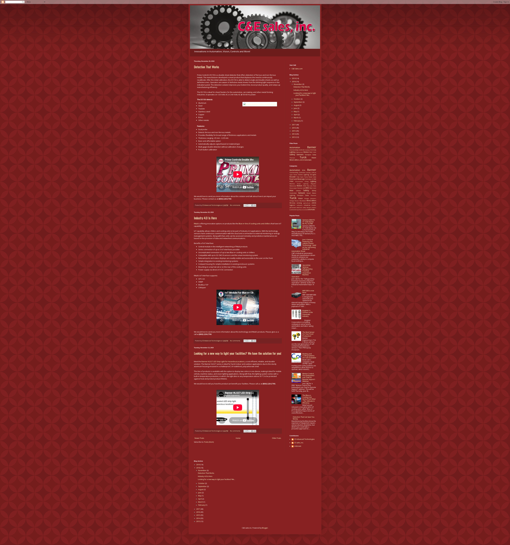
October (297, 99)
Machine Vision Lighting (299, 184)
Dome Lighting (303, 175)
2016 (294, 128)
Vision (314, 158)
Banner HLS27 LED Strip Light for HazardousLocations (223, 361)
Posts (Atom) (209, 442)
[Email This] (244, 205)
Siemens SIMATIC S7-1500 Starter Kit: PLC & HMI (308, 222)
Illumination (299, 181)
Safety (292, 154)
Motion (306, 152)
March (296, 118)
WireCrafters (294, 160)
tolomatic (308, 160)
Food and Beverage (297, 179)
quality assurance (302, 210)
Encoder (293, 177)
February (297, 121)
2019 (294, 78)
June (295, 108)
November (298, 84)
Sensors (300, 154)
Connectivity (294, 150)
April (296, 114)
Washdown (302, 201)
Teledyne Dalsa (310, 155)
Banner (311, 147)
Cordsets (307, 150)
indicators (300, 205)
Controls (301, 150)
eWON (301, 160)
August (296, 105)
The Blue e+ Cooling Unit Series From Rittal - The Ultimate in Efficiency (308, 399)
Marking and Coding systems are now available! (309, 356)
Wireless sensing (296, 203)
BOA (303, 170)
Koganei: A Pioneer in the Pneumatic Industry (307, 313)
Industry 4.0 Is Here (205, 217)
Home (238, 438)
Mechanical (299, 152)
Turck (303, 157)
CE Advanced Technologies (304, 439)
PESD (304, 186)
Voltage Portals (294, 201)
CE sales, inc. (299, 443)
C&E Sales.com (297, 69)
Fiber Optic (300, 177)
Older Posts (276, 438)
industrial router (310, 205)
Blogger (265, 528)
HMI (314, 179)
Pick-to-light (293, 188)
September (298, 102)
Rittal (196, 223)
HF (312, 179)
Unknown (297, 446)
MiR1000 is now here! (308, 292)
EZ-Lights (313, 175)
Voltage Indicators (310, 198)
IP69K (291, 181)
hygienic (292, 205)
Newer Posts (199, 438)
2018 (294, 81)
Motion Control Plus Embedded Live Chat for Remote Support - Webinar (309, 377)
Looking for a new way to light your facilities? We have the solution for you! (237, 353)
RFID (307, 188)
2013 (294, 137)
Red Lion (312, 152)
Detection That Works (206, 66)
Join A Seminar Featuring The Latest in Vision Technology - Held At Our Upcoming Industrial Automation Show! (304, 245)
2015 (294, 131)
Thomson (292, 158)
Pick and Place (311, 186)
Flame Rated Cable (310, 177)
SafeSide (298, 191)
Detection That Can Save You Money (303, 418)
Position (299, 188)
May (295, 111)
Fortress (313, 150)
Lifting (307, 181)
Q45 (304, 188)
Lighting (292, 152)
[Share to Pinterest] (255, 205)
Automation (295, 147)
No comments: (235, 205)
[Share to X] (249, 205)
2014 (294, 134)
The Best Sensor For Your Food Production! (308, 334)
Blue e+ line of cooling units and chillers (254, 223)
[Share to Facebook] (252, 205)
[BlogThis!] (247, 205)
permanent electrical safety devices (300, 207)
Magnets (313, 184)
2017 (294, 125)
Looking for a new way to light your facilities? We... (305, 94)
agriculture (306, 203)
